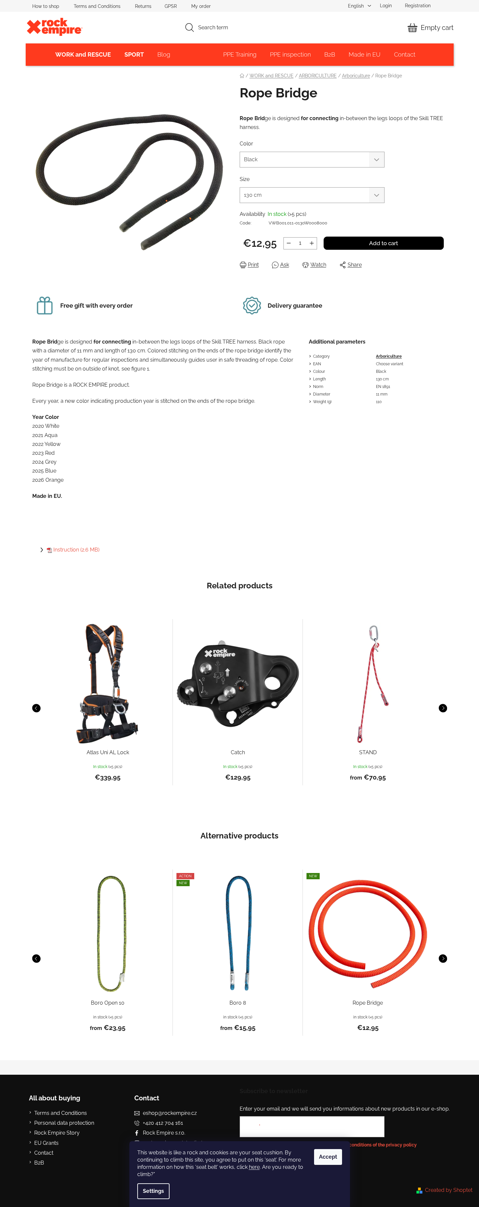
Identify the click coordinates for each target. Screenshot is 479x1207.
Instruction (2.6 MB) (76, 550)
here (254, 1167)
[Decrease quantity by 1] (289, 243)
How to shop (45, 6)
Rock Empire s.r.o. (164, 1133)
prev (36, 708)
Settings (153, 1191)
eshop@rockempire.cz (170, 1113)
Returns (143, 6)
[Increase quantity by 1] (312, 243)
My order (201, 6)
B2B (39, 1163)
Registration (418, 5)
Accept (328, 1157)
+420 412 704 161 (163, 1123)
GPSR (171, 6)
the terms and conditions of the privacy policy (367, 1144)
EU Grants (46, 1143)
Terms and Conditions (97, 6)
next (443, 708)
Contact (43, 1153)
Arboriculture (389, 356)
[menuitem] (83, 54)
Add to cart (383, 243)
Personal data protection (64, 1123)
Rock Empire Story (57, 1133)
